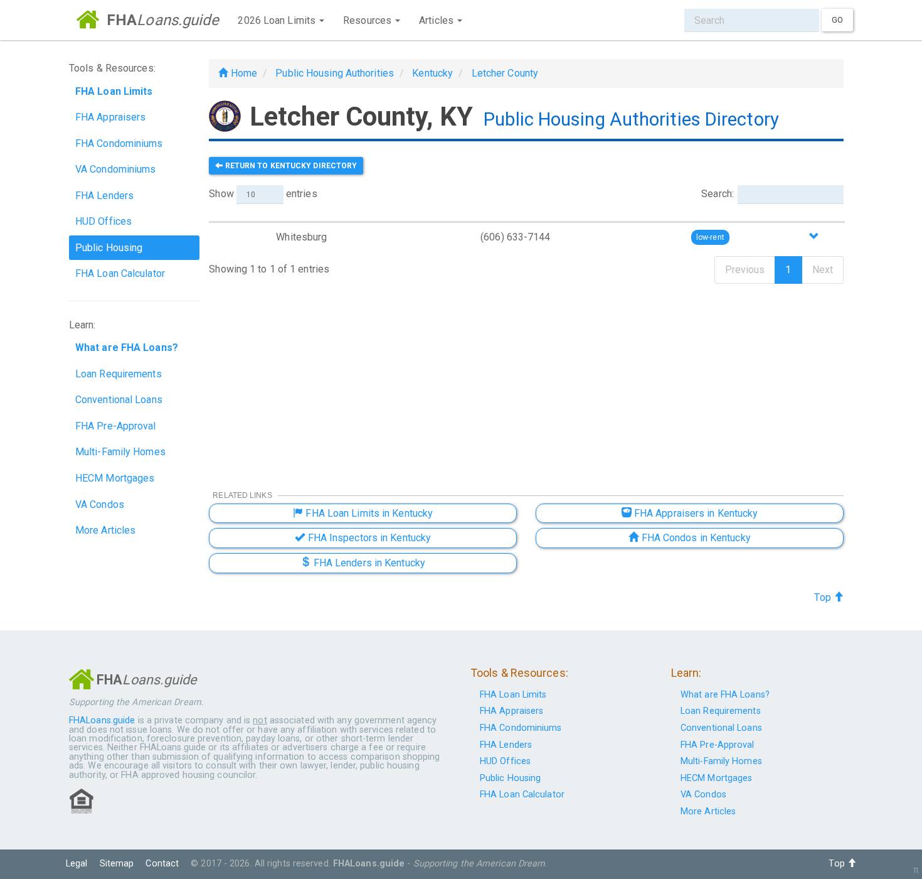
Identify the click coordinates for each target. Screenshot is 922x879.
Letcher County (505, 73)
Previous (745, 270)
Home (242, 73)
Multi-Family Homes (120, 452)
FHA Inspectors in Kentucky (368, 538)
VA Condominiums (115, 169)
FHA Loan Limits (513, 694)
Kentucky (432, 73)
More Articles (105, 530)
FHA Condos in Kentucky (694, 538)
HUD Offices (103, 221)
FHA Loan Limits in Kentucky (368, 513)
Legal (77, 863)
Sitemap (117, 863)
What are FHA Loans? (725, 694)
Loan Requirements (118, 374)
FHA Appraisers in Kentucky (695, 513)
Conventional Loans (118, 400)
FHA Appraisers (110, 117)
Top (823, 597)
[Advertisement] (526, 378)
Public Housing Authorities (334, 73)
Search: (717, 194)
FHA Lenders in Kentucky (368, 563)
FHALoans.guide (102, 720)
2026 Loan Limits (278, 20)
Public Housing (108, 248)
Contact (162, 863)
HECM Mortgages (114, 478)
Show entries (263, 194)
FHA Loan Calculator (120, 273)
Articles (437, 20)
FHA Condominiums (119, 143)
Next (822, 270)
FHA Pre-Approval (115, 426)
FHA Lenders (104, 196)
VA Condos (99, 504)
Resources (368, 20)
